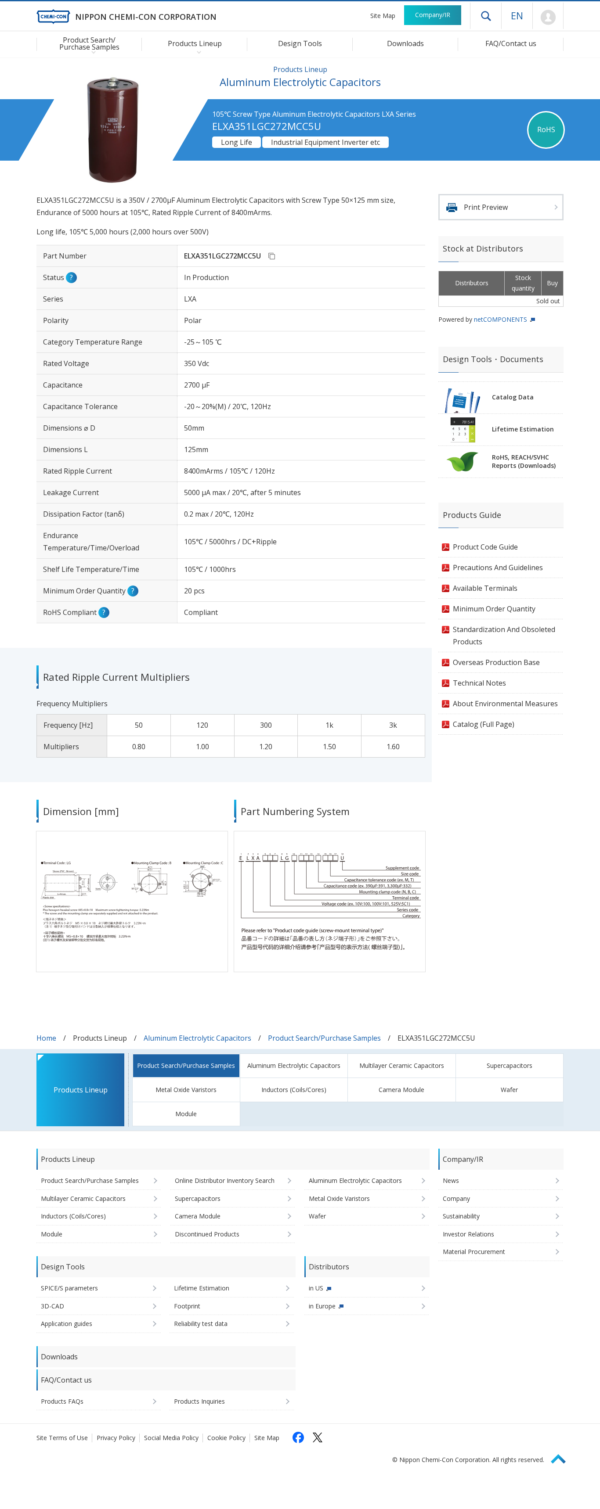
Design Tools (300, 43)
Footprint (187, 1306)
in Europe (322, 1306)
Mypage (548, 17)
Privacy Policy (116, 1438)
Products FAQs (62, 1401)
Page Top (562, 1457)
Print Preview (486, 207)
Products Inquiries (199, 1401)
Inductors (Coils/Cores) (293, 1089)
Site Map (382, 15)
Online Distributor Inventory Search (225, 1180)
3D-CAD (52, 1306)
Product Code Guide (485, 547)
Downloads (405, 43)
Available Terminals (485, 588)
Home (46, 1038)
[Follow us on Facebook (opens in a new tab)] (298, 1437)
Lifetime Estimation (523, 429)
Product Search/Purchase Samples (324, 1038)
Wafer (509, 1089)
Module (186, 1114)
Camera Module (401, 1089)
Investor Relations (468, 1234)
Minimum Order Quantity (494, 609)
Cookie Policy (226, 1438)
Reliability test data (201, 1323)
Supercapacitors (509, 1065)
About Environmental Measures (505, 703)
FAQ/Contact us (510, 43)
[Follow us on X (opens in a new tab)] (317, 1437)
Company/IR (432, 15)
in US (316, 1288)
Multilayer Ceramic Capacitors (401, 1065)
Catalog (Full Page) (483, 724)
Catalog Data (513, 397)
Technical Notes (479, 683)
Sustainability (461, 1216)
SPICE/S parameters (69, 1288)
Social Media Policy (171, 1438)
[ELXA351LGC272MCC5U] (271, 256)
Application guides (66, 1323)
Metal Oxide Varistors (186, 1089)
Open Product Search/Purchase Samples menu (91, 52)
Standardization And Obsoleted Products (504, 636)
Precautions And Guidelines (498, 567)
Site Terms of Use (62, 1438)
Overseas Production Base (496, 662)
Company (456, 1198)
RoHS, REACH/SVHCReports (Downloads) (524, 461)
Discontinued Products (207, 1234)
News (451, 1180)
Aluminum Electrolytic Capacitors (197, 1038)
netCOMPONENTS (500, 319)
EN (517, 15)
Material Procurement (474, 1251)
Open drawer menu (485, 16)
